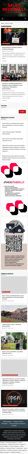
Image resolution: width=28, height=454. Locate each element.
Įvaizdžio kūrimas (10, 448)
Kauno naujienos (22, 450)
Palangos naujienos (16, 452)
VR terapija (4, 423)
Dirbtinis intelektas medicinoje (17, 423)
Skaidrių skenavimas (13, 444)
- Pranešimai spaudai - (12, 450)
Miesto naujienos (14, 446)
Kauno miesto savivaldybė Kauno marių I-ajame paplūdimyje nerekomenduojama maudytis (13, 125)
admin (4, 51)
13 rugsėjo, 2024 (10, 90)
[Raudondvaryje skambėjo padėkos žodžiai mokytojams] (14, 36)
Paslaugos (14, 425)
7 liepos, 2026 (10, 328)
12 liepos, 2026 (10, 300)
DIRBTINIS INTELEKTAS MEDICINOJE (10, 375)
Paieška (4, 106)
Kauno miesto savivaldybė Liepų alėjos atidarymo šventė (12, 139)
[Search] (25, 18)
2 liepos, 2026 (10, 355)
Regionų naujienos (5, 452)
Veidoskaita (19, 448)
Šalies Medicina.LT (14, 7)
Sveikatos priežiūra (18, 421)
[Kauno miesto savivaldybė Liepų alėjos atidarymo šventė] (14, 341)
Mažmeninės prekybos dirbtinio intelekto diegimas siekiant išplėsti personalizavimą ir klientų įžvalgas (14, 157)
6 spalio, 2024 (10, 51)
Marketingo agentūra (11, 442)
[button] (2, 18)
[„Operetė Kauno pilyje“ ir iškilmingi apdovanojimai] (14, 313)
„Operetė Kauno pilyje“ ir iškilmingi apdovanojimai (11, 132)
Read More (4, 61)
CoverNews (10, 438)
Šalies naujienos (6, 43)
